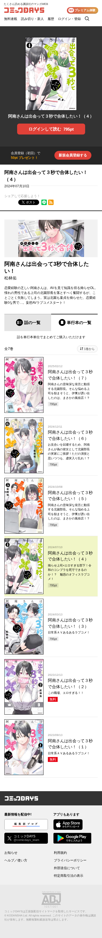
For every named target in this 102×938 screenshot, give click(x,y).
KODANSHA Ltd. (17, 915)
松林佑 (10, 278)
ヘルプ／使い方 (15, 860)
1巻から (89, 348)
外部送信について (67, 868)
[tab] (27, 322)
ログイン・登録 (69, 19)
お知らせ (10, 853)
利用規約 (60, 853)
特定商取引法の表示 (68, 876)
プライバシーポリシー (70, 860)
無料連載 (10, 19)
